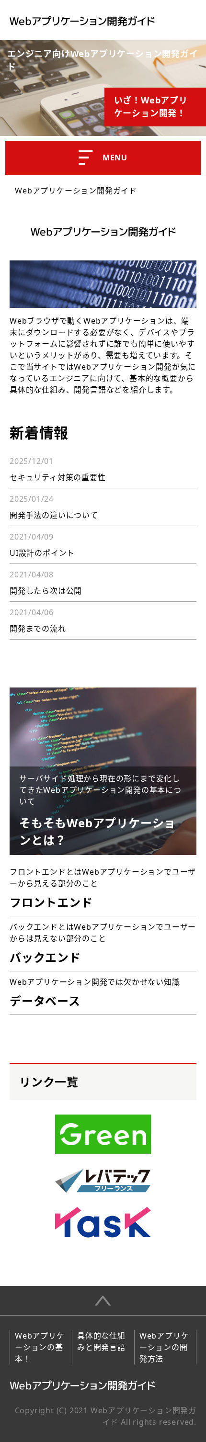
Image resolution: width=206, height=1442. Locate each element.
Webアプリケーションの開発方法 (164, 1347)
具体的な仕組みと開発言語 (101, 1341)
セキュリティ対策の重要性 (58, 477)
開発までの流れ (38, 628)
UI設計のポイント (42, 553)
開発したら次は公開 (46, 591)
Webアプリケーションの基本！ (40, 1347)
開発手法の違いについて (54, 515)
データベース (45, 1001)
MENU (115, 157)
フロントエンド (51, 902)
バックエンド (45, 957)
